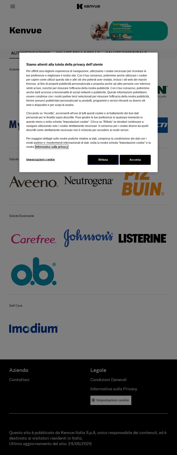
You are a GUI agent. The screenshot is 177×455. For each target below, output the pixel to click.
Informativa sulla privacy (51, 147)
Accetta (135, 159)
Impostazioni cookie (40, 159)
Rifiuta (103, 159)
